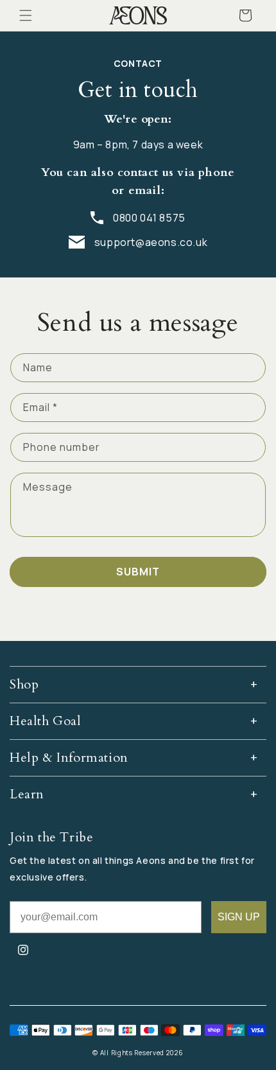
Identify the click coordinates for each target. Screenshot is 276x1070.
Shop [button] (24, 684)
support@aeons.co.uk (150, 242)
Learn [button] (27, 794)
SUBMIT (138, 572)
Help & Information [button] (69, 757)
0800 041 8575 (149, 218)
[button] (26, 15)
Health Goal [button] (46, 721)
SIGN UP (239, 916)
